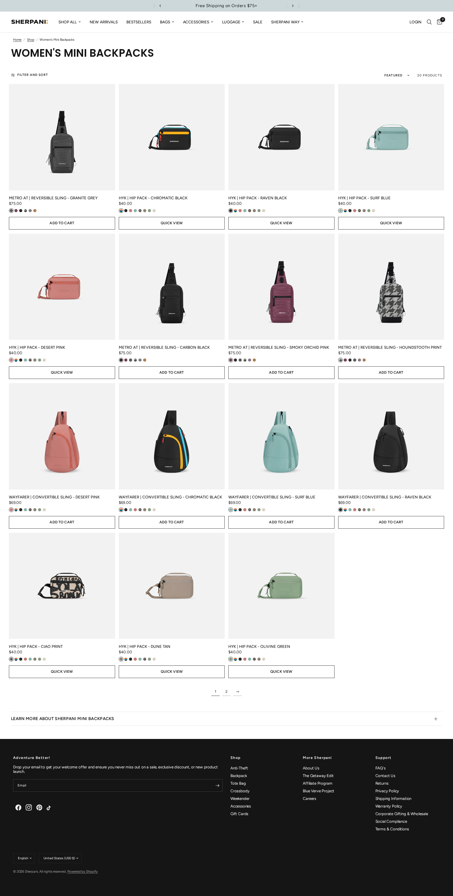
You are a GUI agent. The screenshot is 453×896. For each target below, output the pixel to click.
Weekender (239, 798)
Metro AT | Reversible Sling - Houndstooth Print (390, 347)
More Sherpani (317, 758)
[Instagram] (29, 807)
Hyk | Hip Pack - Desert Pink (37, 347)
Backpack (238, 775)
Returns (382, 783)
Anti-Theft (239, 768)
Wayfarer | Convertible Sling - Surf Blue (271, 497)
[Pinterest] (39, 807)
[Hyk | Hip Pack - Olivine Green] (281, 586)
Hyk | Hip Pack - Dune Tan (144, 646)
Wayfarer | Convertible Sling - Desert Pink (54, 497)
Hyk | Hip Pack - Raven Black (257, 198)
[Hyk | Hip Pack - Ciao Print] (62, 586)
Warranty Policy (388, 806)
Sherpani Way (285, 22)
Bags (165, 22)
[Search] (429, 22)
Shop (235, 758)
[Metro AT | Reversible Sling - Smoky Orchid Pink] (281, 287)
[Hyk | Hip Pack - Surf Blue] (391, 137)
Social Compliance (391, 821)
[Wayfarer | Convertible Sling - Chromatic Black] (172, 436)
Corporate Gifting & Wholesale (401, 813)
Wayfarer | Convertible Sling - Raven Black (384, 497)
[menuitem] (70, 22)
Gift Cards (239, 813)
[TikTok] (50, 807)
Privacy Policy (387, 791)
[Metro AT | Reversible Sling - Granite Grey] (62, 137)
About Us (311, 768)
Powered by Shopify (82, 871)
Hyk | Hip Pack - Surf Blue (364, 198)
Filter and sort (32, 75)
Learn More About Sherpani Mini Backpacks (62, 718)
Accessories (196, 22)
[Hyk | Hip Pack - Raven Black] (281, 137)
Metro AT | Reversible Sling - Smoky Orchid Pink (278, 347)
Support (383, 758)
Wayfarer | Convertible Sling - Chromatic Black (170, 497)
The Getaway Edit (318, 775)
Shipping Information (393, 798)
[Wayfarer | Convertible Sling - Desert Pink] (62, 436)
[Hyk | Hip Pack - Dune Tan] (172, 586)
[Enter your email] (217, 785)
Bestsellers (138, 22)
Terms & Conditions (392, 829)
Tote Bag (238, 783)
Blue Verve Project (318, 791)
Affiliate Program (317, 783)
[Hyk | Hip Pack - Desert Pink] (62, 287)
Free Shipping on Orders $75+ (226, 5)
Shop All (67, 22)
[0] (438, 22)
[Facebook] (18, 807)
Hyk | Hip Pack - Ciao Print (36, 646)
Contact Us (385, 775)
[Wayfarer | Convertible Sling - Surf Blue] (281, 436)
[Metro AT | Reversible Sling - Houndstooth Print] (391, 287)
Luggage (231, 22)
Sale (257, 22)
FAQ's (380, 768)
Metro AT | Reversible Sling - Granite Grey (53, 198)
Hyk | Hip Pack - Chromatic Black (153, 198)
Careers (309, 798)
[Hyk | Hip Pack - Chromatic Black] (172, 137)
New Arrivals (104, 22)
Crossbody (239, 791)
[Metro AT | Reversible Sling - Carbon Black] (172, 287)
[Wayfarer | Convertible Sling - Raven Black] (391, 436)
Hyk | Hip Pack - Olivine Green (259, 646)
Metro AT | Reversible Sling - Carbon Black (164, 347)
